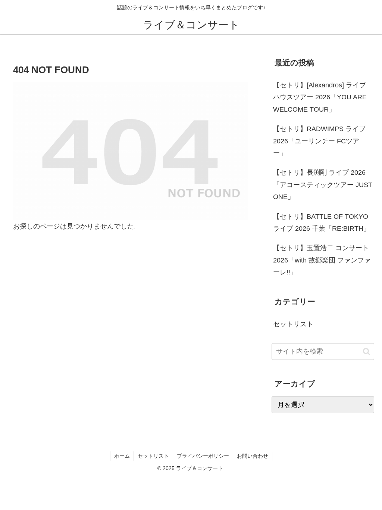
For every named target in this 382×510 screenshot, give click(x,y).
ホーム (122, 456)
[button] (366, 351)
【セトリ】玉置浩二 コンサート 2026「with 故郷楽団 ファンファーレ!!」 (322, 260)
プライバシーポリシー (203, 456)
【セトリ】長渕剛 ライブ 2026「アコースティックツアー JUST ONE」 (322, 184)
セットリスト (153, 456)
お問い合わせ (252, 456)
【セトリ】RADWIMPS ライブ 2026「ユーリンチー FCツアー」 (319, 141)
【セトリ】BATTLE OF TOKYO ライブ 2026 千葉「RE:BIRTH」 (321, 222)
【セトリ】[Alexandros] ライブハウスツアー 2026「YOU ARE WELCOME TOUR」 (320, 97)
